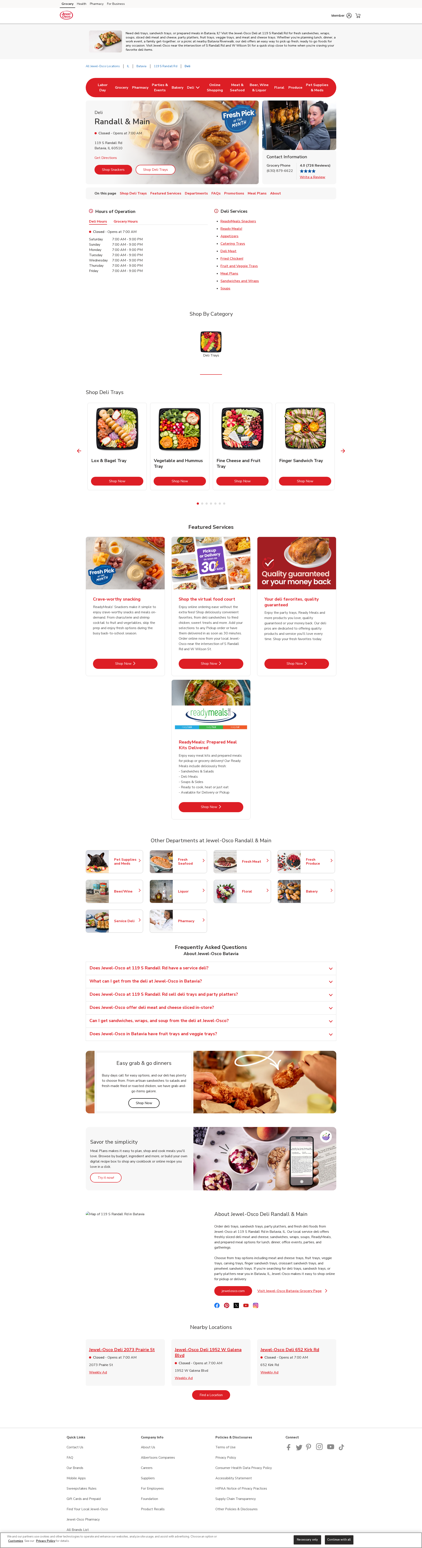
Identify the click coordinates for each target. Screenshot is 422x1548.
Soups (225, 288)
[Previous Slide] (79, 451)
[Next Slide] (343, 451)
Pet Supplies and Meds (126, 861)
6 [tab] (220, 503)
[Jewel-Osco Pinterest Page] (309, 1449)
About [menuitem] (275, 193)
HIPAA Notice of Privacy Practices (241, 1488)
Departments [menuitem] (196, 193)
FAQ (70, 1457)
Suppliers (148, 1478)
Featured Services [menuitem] (165, 193)
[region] (211, 1540)
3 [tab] (207, 503)
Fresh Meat (254, 861)
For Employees (152, 1488)
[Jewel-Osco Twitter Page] (299, 1449)
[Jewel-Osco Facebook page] (289, 1449)
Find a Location (215, 1394)
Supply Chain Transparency (235, 1499)
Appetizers (229, 236)
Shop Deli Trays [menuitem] (133, 193)
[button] (341, 15)
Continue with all (339, 1540)
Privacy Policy (225, 1457)
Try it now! (110, 1177)
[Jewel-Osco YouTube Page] (331, 1449)
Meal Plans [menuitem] (257, 193)
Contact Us (75, 1447)
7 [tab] (224, 503)
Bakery (318, 891)
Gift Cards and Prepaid (84, 1499)
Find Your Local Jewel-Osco (87, 1509)
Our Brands (75, 1468)
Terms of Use (225, 1447)
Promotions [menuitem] (234, 193)
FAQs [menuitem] (216, 193)
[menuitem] (102, 87)
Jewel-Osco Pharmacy (83, 1519)
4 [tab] (211, 503)
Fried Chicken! (231, 258)
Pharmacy (97, 4)
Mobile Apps (76, 1478)
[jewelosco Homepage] (66, 16)
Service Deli (126, 921)
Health (81, 4)
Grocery (67, 4)
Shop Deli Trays (155, 169)
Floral (254, 891)
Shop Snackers (113, 169)
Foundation (149, 1499)
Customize (15, 1541)
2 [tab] (202, 503)
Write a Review (312, 177)
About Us (148, 1447)
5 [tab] (215, 503)
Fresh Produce (318, 861)
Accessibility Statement (233, 1478)
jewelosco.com (237, 1290)
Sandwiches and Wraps (239, 281)
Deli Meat (228, 251)
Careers (147, 1468)
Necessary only (307, 1540)
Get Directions (106, 157)
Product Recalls (153, 1509)
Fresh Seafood (190, 861)
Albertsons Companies (158, 1457)
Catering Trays (232, 243)
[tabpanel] (117, 446)
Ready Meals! (231, 228)
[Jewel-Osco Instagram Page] (319, 1449)
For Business (116, 4)
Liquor (190, 891)
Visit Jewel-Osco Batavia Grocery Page (292, 1292)
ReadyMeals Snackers (238, 221)
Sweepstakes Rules (81, 1488)
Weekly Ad (98, 1372)
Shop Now (126, 481)
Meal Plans (229, 273)
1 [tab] (198, 503)
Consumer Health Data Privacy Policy (243, 1468)
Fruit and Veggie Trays (239, 266)
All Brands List (78, 1530)
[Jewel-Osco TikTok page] (341, 1449)
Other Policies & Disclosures (236, 1509)
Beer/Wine (126, 891)
